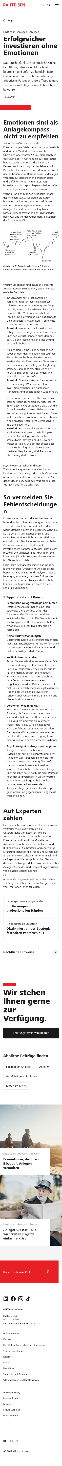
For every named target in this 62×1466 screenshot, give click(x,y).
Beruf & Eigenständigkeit (21, 1076)
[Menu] (57, 5)
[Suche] (49, 5)
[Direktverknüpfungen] (42, 5)
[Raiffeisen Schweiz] (14, 5)
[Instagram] (20, 1298)
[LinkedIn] (5, 1298)
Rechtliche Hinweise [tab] (18, 952)
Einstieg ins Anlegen (18, 1066)
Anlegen (44, 1066)
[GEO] (47, 1271)
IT (17, 1441)
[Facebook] (13, 1298)
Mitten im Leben (16, 1086)
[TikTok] (28, 1298)
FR (11, 1441)
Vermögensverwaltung (26, 879)
